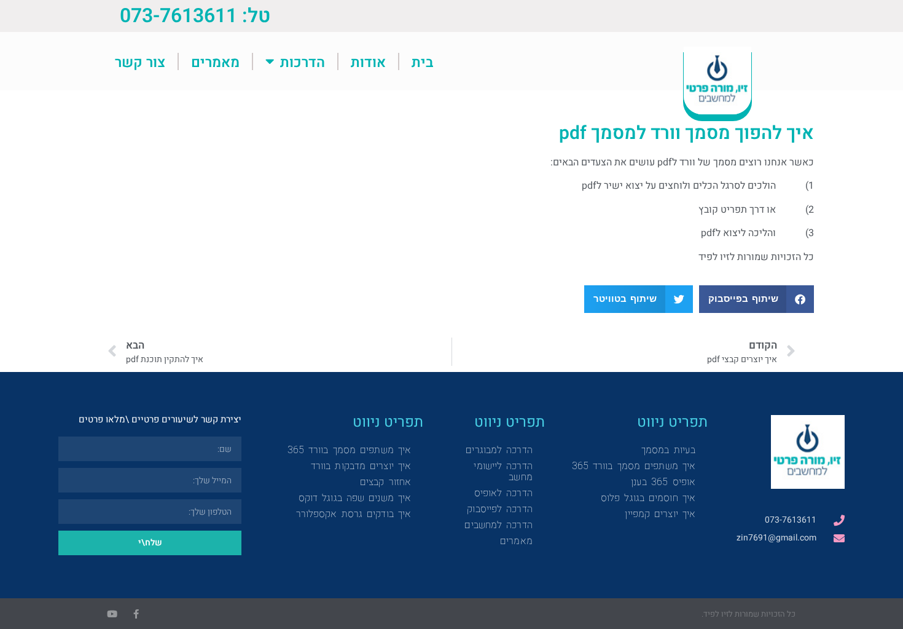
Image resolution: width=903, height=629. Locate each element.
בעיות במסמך (668, 450)
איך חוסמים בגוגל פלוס (648, 498)
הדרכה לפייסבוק (499, 509)
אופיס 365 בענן (663, 482)
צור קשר (140, 61)
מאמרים (215, 61)
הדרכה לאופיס (503, 493)
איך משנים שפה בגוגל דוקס (355, 498)
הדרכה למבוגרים (499, 450)
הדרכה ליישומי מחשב (503, 471)
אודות (368, 61)
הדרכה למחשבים (498, 525)
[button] (757, 299)
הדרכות (302, 61)
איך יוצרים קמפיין (660, 514)
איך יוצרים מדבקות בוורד (361, 466)
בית (422, 61)
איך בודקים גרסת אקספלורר (353, 514)
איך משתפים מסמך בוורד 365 (634, 466)
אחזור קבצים (385, 482)
